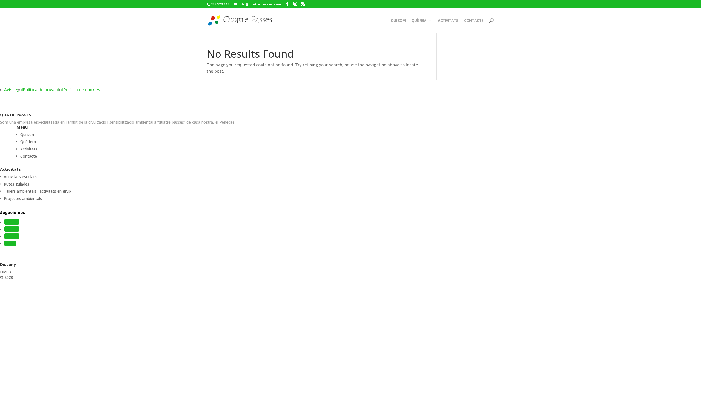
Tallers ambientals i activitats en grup (37, 191)
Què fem (419, 20)
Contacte (473, 20)
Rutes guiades (16, 184)
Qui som (398, 20)
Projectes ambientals (23, 198)
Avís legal (13, 89)
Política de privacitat (43, 89)
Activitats (448, 20)
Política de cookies (82, 89)
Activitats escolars (20, 176)
